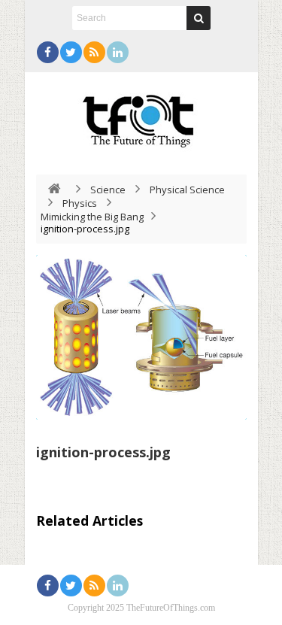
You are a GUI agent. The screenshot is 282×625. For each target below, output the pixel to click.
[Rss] (94, 52)
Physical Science (187, 189)
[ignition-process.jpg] (141, 337)
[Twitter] (71, 52)
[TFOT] (141, 116)
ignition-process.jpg (103, 452)
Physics (79, 203)
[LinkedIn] (117, 52)
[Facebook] (47, 52)
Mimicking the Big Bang (92, 216)
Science (108, 189)
